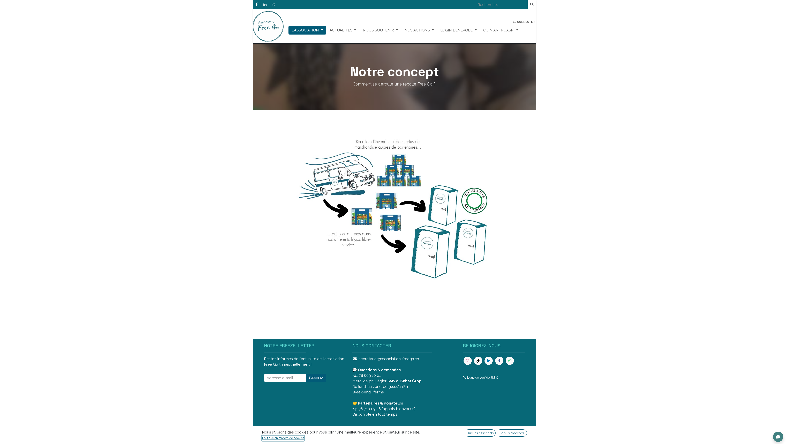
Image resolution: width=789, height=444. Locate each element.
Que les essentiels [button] (480, 433)
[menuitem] (307, 30)
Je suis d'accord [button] (512, 433)
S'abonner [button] (316, 377)
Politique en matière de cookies (283, 438)
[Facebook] (256, 4)
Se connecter (524, 21)
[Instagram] (273, 4)
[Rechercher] (532, 4)
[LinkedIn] (265, 4)
